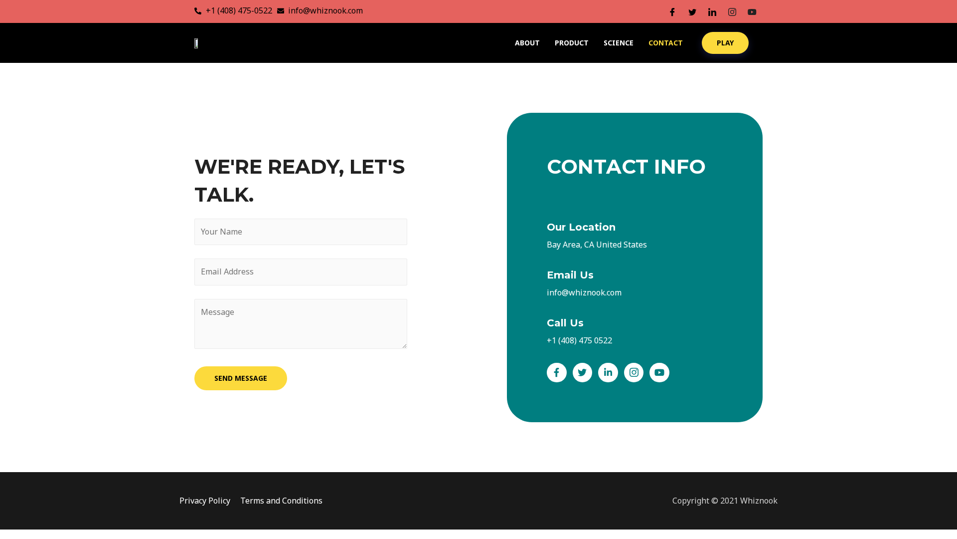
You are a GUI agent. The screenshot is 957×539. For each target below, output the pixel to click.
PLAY (725, 42)
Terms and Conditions (281, 500)
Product (572, 42)
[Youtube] (659, 373)
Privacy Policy (204, 500)
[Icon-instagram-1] (634, 373)
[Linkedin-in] (608, 373)
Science (619, 42)
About (527, 42)
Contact (665, 42)
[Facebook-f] (557, 373)
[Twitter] (583, 373)
